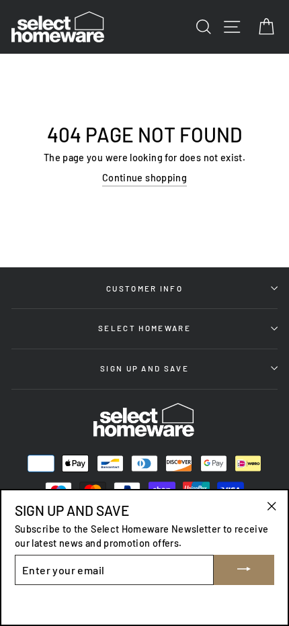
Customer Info (144, 288)
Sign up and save (144, 368)
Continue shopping (144, 177)
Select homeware (144, 327)
